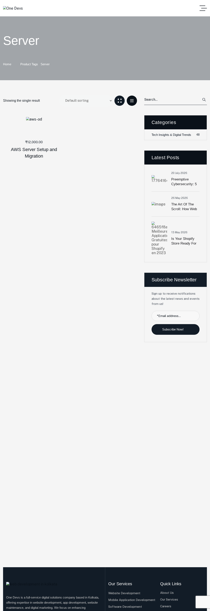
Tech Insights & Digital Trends (176, 134)
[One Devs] (13, 8)
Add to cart (40, 119)
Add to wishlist (27, 119)
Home (7, 64)
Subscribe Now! (173, 329)
